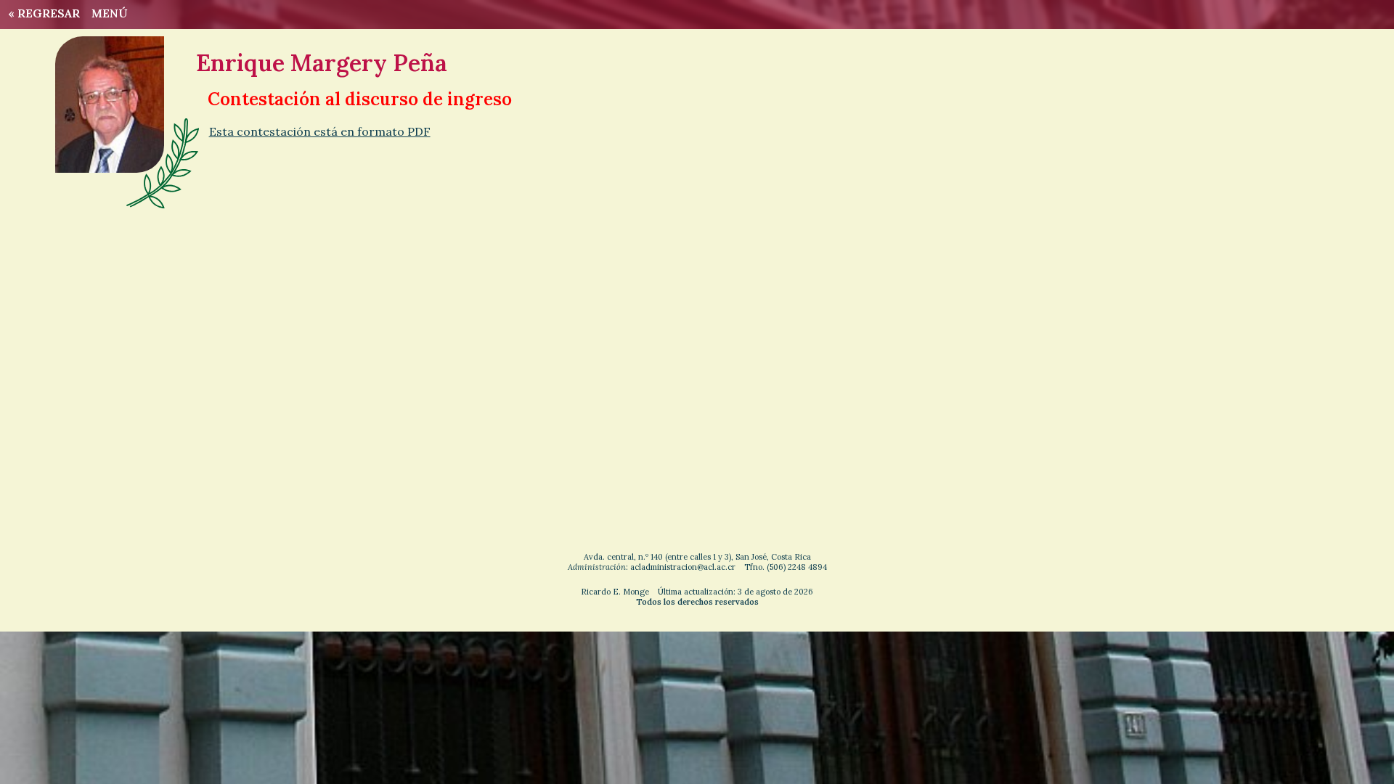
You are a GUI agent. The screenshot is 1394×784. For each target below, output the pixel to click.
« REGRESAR (41, 13)
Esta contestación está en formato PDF (320, 131)
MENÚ (109, 13)
